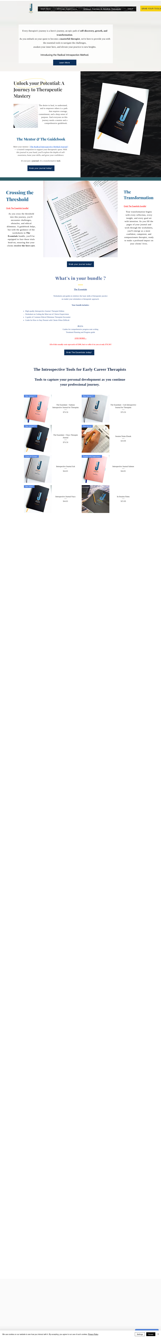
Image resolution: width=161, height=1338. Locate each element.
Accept (150, 1334)
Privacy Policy (93, 1334)
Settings (140, 1334)
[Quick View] (95, 499)
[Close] (158, 1334)
